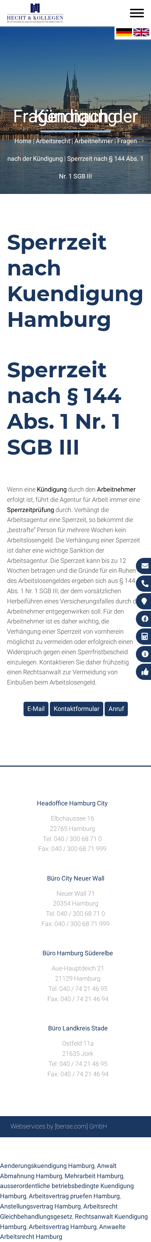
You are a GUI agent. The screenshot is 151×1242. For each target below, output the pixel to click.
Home (23, 141)
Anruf (116, 708)
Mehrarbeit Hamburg (94, 1176)
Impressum (93, 1145)
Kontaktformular (76, 708)
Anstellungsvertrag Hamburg (40, 1206)
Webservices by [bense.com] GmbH (59, 1126)
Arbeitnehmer (93, 141)
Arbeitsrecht (53, 141)
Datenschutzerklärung (70, 1152)
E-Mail (36, 708)
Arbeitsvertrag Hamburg (63, 1226)
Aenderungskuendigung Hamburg (47, 1165)
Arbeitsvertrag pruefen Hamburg (74, 1196)
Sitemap (40, 1145)
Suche (64, 1145)
